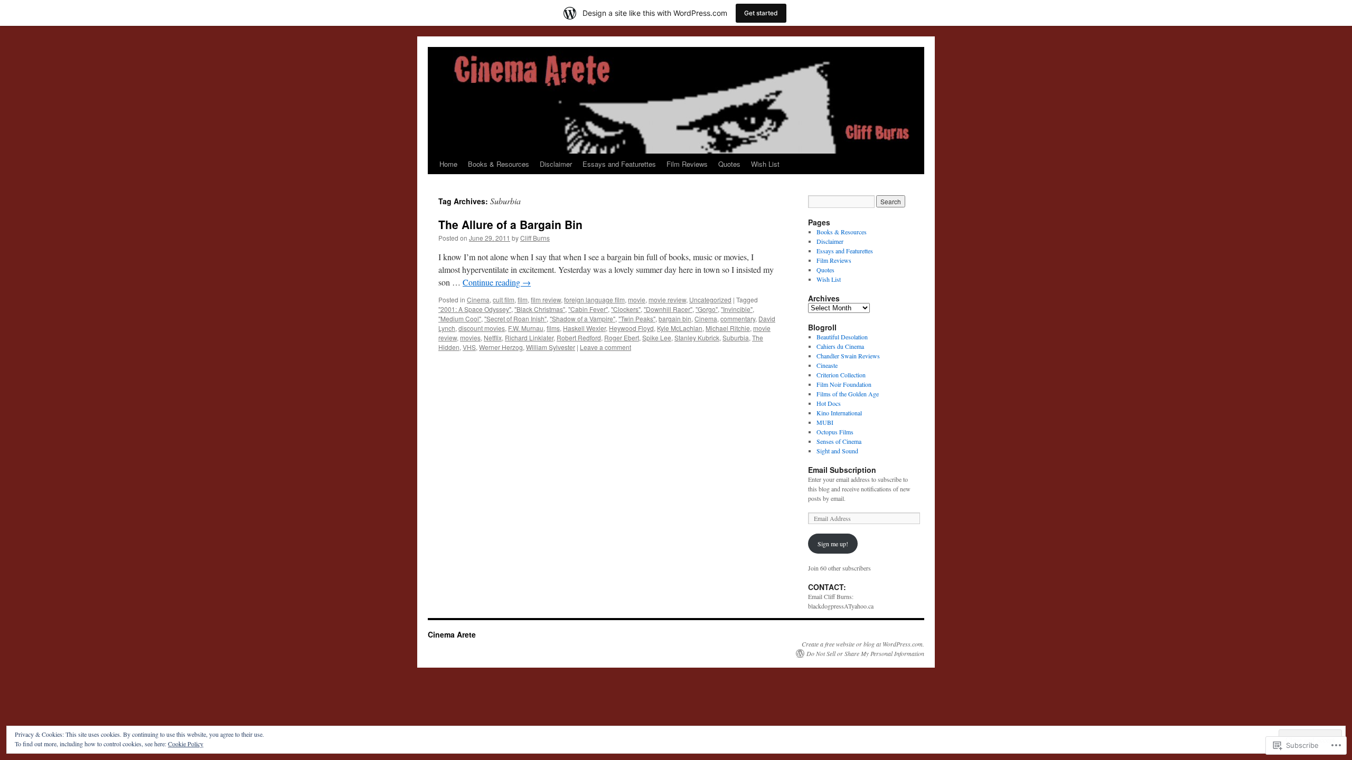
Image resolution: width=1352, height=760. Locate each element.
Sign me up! (833, 543)
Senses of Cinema (838, 441)
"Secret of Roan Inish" (515, 318)
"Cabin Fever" (588, 309)
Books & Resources (498, 164)
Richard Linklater (529, 337)
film (523, 299)
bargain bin (675, 318)
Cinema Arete (452, 634)
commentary (737, 318)
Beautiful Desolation (842, 336)
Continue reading (497, 282)
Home (448, 164)
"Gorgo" (707, 309)
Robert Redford (579, 337)
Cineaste (827, 365)
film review (546, 299)
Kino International (839, 412)
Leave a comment (605, 347)
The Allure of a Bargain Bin (510, 224)
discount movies (481, 328)
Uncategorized (710, 299)
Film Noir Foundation (843, 384)
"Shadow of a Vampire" (582, 318)
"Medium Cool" (459, 318)
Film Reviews (687, 164)
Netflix (493, 337)
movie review (667, 299)
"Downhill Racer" (668, 309)
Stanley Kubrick (696, 337)
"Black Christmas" (539, 309)
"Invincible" (737, 309)
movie (636, 299)
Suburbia (735, 337)
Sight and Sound (837, 450)
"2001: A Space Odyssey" (474, 309)
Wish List (765, 164)
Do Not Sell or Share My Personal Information (865, 653)
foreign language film (594, 299)
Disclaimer (556, 164)
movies (470, 337)
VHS (469, 347)
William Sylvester (550, 347)
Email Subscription (842, 469)
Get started (761, 13)
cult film (503, 299)
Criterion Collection (841, 374)
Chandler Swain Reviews (848, 356)
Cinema (478, 299)
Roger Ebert (621, 337)
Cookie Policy (185, 743)
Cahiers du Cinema (840, 346)
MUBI (824, 422)
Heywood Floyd (631, 328)
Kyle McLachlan (679, 328)
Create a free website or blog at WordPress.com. (863, 644)
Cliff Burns (535, 237)
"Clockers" (626, 309)
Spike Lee (656, 337)
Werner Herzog (501, 347)
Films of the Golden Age (847, 394)
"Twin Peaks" (636, 318)
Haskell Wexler (584, 328)
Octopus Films (834, 432)
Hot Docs (828, 403)
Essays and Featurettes (619, 164)
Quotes (729, 164)
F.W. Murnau (525, 328)
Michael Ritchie (728, 328)
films (553, 328)
